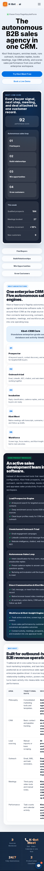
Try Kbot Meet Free (22, 74)
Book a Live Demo (22, 81)
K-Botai (12, 4)
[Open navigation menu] (39, 4)
